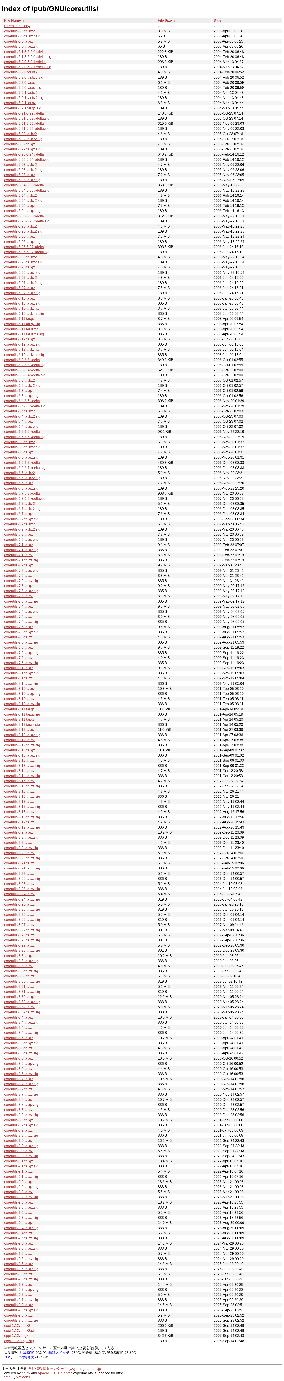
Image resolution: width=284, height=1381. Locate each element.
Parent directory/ (17, 26)
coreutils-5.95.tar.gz (19, 236)
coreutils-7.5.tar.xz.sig (21, 642)
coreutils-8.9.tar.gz (18, 1120)
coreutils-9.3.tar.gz (18, 1202)
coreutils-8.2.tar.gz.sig (21, 837)
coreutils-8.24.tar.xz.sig (22, 899)
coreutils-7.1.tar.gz (18, 545)
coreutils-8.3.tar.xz (18, 966)
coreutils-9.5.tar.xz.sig (21, 1259)
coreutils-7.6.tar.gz (18, 647)
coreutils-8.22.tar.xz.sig (22, 879)
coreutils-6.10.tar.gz (19, 298)
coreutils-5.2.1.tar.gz (20, 103)
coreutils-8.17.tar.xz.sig (22, 807)
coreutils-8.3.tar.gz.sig (21, 961)
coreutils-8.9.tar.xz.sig (21, 1135)
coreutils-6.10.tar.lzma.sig (24, 313)
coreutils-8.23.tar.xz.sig (22, 889)
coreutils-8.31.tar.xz (19, 986)
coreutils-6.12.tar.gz (19, 339)
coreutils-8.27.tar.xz (19, 925)
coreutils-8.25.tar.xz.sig (22, 909)
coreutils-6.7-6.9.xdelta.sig (24, 498)
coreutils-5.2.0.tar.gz (20, 82)
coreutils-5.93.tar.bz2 (20, 165)
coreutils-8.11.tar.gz (19, 709)
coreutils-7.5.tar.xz (18, 637)
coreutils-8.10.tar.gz (19, 688)
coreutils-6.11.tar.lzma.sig (24, 334)
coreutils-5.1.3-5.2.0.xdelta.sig (27, 57)
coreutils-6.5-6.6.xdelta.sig (24, 437)
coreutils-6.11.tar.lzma (21, 329)
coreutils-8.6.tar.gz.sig (21, 1064)
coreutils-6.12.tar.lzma (21, 349)
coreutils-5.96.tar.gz (19, 267)
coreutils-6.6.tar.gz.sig (21, 488)
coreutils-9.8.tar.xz (18, 1315)
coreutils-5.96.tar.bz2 (20, 257)
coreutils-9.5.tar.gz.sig (21, 1248)
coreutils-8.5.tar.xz (18, 1048)
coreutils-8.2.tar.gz (18, 832)
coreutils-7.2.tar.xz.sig (21, 581)
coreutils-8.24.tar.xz (19, 894)
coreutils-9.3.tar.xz (18, 1212)
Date (217, 20)
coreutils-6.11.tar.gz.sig (22, 324)
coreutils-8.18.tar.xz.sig (22, 817)
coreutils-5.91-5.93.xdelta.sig (26, 128)
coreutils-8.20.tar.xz (19, 853)
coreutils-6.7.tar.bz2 (19, 504)
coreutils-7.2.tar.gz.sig (21, 570)
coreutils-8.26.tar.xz (19, 914)
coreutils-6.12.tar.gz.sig (22, 344)
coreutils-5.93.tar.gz (19, 175)
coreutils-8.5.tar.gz (18, 1038)
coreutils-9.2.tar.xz (18, 1192)
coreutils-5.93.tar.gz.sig (22, 180)
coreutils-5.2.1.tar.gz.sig (22, 108)
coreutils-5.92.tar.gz (19, 144)
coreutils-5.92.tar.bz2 (20, 134)
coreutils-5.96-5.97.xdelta (24, 247)
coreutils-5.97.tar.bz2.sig (23, 283)
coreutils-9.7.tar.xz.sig (21, 1300)
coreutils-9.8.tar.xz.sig (21, 1320)
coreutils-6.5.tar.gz (18, 452)
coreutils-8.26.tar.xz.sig (22, 920)
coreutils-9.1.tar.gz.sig (21, 1166)
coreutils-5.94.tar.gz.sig (22, 211)
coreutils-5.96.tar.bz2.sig (23, 262)
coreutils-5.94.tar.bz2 (20, 195)
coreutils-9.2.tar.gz (18, 1182)
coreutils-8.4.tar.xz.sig (21, 1033)
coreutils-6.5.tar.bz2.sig (22, 447)
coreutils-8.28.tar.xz (19, 935)
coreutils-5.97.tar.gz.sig (22, 293)
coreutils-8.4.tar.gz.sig (21, 1022)
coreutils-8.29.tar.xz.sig (22, 950)
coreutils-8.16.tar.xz (19, 791)
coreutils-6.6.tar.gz (18, 483)
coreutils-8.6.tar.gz (18, 1058)
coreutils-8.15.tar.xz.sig (22, 786)
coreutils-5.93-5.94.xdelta (24, 154)
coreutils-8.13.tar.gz (19, 750)
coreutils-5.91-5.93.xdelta (24, 123)
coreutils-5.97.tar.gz (19, 288)
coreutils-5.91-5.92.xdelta (24, 113)
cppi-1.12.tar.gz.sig (19, 1341)
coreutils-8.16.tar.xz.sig (22, 796)
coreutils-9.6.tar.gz (18, 1264)
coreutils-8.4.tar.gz (18, 1017)
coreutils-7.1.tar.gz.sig (21, 550)
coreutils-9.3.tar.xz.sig (21, 1218)
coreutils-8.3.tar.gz (18, 956)
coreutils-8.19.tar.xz (19, 822)
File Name (12, 20)
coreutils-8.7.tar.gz (18, 1079)
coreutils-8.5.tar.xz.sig (21, 1053)
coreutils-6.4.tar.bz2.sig (22, 416)
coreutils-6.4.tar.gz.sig (21, 426)
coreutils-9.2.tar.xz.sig (21, 1197)
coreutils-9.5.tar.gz (18, 1243)
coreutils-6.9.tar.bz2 (19, 524)
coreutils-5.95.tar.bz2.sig (23, 231)
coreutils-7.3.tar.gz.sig (21, 591)
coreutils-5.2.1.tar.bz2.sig (23, 98)
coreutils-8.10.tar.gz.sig (22, 694)
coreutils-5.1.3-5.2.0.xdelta (25, 52)
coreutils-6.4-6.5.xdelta (22, 401)
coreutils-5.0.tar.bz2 (19, 31)
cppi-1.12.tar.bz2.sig (20, 1330)
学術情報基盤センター (46, 1369)
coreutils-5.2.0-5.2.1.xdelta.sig (27, 67)
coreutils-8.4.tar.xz (18, 1027)
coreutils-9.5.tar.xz (18, 1253)
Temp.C (8, 1377)
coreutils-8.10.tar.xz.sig (22, 704)
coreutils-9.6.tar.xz (18, 1274)
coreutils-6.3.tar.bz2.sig (22, 385)
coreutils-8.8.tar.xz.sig (21, 1115)
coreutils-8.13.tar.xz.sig (22, 766)
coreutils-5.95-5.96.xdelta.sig (26, 221)
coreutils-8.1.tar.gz (18, 668)
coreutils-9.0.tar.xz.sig (21, 1156)
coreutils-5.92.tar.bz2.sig (23, 139)
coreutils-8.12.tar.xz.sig (22, 745)
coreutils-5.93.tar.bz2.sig (23, 170)
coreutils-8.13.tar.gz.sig (22, 755)
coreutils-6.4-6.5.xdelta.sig (24, 406)
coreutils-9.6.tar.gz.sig (21, 1269)
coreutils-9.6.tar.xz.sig (21, 1279)
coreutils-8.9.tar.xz (18, 1130)
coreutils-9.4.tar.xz (18, 1233)
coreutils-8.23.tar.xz (19, 884)
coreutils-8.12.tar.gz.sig (22, 735)
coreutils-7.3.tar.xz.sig (21, 601)
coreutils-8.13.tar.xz (19, 760)
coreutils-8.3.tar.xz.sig (21, 971)
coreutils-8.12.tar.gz (19, 729)
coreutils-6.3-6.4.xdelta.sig (24, 375)
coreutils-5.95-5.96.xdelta (24, 216)
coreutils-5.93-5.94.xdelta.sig (26, 159)
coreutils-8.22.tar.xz (19, 873)
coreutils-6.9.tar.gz (18, 534)
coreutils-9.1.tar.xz (18, 1171)
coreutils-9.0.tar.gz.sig (21, 1146)
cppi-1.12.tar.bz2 (17, 1325)
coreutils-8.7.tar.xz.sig (21, 1094)
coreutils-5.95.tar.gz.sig (22, 242)
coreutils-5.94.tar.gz (19, 206)
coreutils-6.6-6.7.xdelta (22, 463)
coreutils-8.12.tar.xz (19, 740)
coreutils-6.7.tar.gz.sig (21, 519)
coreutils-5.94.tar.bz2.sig (23, 200)
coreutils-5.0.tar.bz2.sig (22, 36)
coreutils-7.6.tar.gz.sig (21, 653)
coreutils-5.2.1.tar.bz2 (21, 93)
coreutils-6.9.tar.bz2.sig (22, 529)
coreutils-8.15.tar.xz (19, 781)
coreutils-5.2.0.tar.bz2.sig (23, 77)
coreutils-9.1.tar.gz (18, 1161)
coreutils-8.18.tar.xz (19, 812)
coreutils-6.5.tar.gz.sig (21, 457)
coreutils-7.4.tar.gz (18, 606)
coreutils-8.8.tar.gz (18, 1099)
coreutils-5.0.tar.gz (18, 41)
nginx (26, 1373)
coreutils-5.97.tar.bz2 (20, 278)
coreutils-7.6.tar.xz (18, 658)
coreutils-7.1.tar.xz (18, 555)
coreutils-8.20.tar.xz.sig (22, 858)
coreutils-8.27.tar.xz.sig (22, 930)
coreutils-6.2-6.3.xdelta (22, 360)
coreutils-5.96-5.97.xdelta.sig (26, 252)
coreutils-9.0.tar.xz (18, 1151)
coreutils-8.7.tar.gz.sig (21, 1084)
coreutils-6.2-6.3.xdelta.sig (24, 365)
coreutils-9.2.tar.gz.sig (21, 1187)
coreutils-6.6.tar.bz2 (19, 473)
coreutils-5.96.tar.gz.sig (22, 272)
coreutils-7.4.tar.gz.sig (21, 611)
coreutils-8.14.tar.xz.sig (22, 776)
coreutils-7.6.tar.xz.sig (21, 663)
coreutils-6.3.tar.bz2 (19, 380)
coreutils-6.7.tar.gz (18, 514)
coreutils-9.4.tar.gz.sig (21, 1228)
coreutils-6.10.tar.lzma (21, 308)
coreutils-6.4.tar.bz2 (19, 411)
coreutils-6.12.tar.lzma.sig (24, 355)
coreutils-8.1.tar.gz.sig (21, 673)
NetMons (23, 1377)
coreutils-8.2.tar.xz (18, 842)
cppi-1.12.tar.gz (16, 1336)
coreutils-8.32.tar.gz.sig (22, 1002)
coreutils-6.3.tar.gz (18, 391)
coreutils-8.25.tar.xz (19, 904)
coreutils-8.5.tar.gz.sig (21, 1043)
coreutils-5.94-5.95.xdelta (24, 185)
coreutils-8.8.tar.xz (18, 1110)
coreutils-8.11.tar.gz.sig (22, 714)
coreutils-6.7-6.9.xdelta (22, 493)
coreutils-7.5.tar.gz (18, 627)
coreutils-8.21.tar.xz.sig (22, 868)
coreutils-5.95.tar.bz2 (20, 226)
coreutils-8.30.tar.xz (19, 976)
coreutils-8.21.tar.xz (19, 863)
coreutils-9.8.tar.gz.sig (21, 1310)
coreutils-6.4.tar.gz (18, 421)
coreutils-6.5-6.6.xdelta (22, 432)
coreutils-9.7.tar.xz (18, 1295)
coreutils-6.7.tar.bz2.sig (22, 509)
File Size (165, 20)
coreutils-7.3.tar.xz (18, 596)
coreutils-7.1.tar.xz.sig (21, 560)
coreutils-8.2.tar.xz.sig (21, 848)
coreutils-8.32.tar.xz (19, 1007)
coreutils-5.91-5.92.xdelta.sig (26, 118)
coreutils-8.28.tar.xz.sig (22, 940)
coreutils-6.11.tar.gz (19, 319)
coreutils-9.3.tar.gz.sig (21, 1207)
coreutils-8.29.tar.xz (19, 945)
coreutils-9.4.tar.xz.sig (21, 1238)
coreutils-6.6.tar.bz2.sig (22, 478)
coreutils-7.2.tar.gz (18, 565)
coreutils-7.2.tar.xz (18, 576)
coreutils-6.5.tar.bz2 (19, 442)
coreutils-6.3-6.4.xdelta (22, 370)
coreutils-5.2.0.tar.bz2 (21, 72)
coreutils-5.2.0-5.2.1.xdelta (25, 62)
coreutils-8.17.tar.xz (19, 801)
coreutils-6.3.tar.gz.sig (21, 396)
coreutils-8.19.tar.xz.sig (22, 827)
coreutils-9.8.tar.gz (18, 1305)
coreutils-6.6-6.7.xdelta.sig (24, 468)
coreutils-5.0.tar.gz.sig (21, 46)
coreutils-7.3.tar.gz (18, 586)
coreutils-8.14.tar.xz (19, 771)
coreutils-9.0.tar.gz (18, 1140)
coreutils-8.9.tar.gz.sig (21, 1125)
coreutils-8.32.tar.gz (19, 997)
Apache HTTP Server (54, 1373)
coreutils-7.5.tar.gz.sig (21, 632)
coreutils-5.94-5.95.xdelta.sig (26, 190)
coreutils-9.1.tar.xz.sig (21, 1177)
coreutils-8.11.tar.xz (19, 719)
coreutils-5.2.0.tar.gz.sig (22, 87)
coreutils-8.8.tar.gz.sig (21, 1105)
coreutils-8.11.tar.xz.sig (22, 724)
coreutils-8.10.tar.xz (19, 699)
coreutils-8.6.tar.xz (18, 1069)
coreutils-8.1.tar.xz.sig (21, 683)
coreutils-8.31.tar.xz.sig (22, 992)
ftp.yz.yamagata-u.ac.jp (83, 1369)
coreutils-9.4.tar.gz (18, 1223)
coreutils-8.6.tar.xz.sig (21, 1074)
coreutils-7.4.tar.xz (18, 617)
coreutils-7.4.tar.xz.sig (21, 622)
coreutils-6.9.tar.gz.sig (21, 539)
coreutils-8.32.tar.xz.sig (22, 1012)
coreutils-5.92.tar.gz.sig (22, 149)
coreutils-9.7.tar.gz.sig (21, 1290)
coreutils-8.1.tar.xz (18, 678)
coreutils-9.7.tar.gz (18, 1284)
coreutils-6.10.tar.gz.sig (22, 303)
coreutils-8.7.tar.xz (18, 1089)
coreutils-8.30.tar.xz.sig (22, 981)
